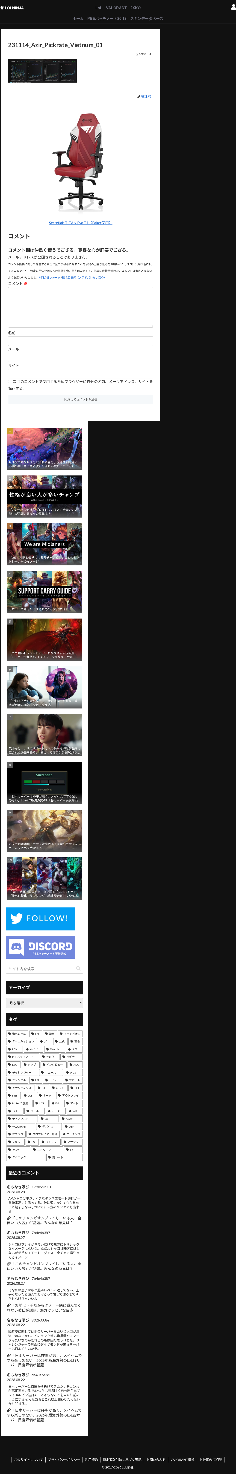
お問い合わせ (156, 1460)
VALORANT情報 (183, 1460)
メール (13, 349)
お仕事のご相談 (210, 1460)
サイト (13, 365)
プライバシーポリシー (64, 1460)
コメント (17, 283)
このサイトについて (28, 1460)
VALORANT (116, 8)
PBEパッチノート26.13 (107, 18)
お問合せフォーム (49, 277)
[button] (78, 968)
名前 (11, 333)
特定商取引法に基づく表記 (122, 1460)
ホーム (78, 18)
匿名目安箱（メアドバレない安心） (84, 277)
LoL (98, 8)
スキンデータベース (146, 18)
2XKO (135, 8)
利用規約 (91, 1460)
